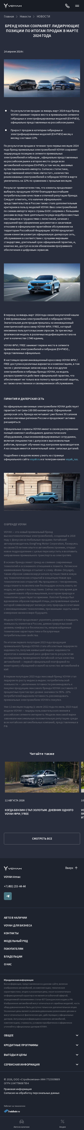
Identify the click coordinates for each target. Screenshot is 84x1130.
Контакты (11, 933)
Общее (8, 1035)
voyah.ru (35, 459)
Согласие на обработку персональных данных (31, 1093)
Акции (62, 1126)
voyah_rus (72, 459)
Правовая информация (18, 1089)
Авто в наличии (15, 917)
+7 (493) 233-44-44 (14, 886)
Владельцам (13, 956)
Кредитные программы (21, 1045)
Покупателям (13, 949)
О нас (8, 964)
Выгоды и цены (15, 1055)
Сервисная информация (22, 1064)
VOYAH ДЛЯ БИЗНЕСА (18, 925)
